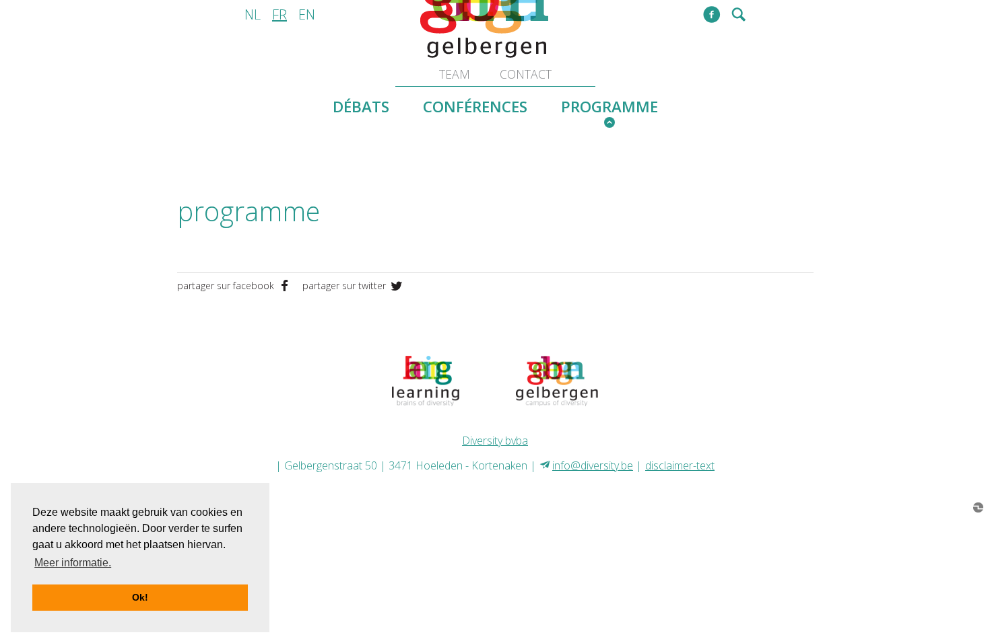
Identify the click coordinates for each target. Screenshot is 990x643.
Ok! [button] (140, 597)
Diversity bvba (495, 440)
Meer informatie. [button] (72, 562)
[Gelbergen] (557, 379)
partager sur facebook (227, 285)
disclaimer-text (680, 465)
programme (609, 106)
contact (526, 74)
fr (279, 14)
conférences (475, 106)
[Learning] (425, 379)
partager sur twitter (345, 285)
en (306, 14)
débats (361, 106)
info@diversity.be (592, 465)
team (454, 74)
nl (252, 14)
